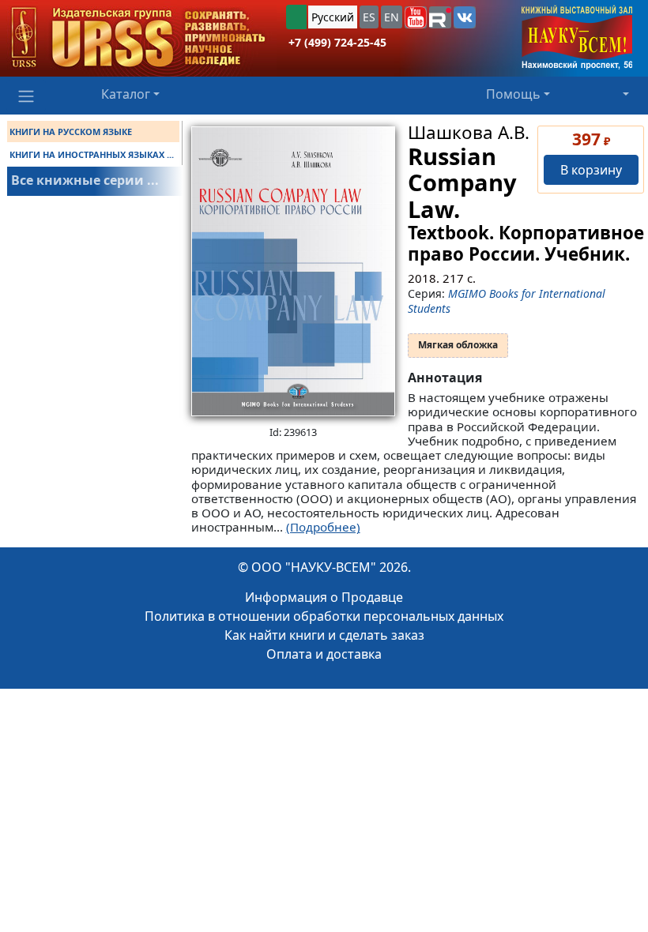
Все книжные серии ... (85, 180)
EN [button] (391, 16)
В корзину (591, 170)
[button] (416, 17)
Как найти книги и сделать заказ (324, 635)
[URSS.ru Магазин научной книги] (138, 38)
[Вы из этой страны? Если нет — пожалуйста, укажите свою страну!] (296, 17)
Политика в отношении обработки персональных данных (324, 616)
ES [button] (369, 16)
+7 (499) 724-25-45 (337, 42)
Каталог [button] (125, 94)
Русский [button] (332, 16)
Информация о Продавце (324, 597)
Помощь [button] (513, 94)
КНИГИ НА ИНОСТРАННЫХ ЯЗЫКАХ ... (91, 154)
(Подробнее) (323, 527)
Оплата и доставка (324, 654)
